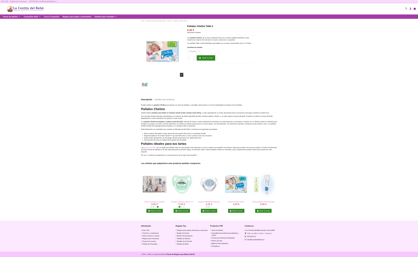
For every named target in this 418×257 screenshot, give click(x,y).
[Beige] (155, 207)
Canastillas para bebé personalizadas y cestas (225, 234)
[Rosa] (151, 207)
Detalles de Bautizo (183, 238)
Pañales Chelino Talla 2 (236, 202)
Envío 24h (5, 1)
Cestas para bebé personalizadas (223, 238)
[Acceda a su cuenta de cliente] (410, 9)
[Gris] (157, 207)
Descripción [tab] (146, 100)
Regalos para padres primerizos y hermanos (192, 230)
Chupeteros (216, 246)
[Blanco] (211, 207)
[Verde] (179, 207)
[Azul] (153, 207)
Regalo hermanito (183, 233)
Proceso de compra (149, 241)
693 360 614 (33, 1)
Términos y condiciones (150, 233)
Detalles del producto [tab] (164, 100)
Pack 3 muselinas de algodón (154, 202)
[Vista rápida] (154, 198)
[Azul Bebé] (184, 207)
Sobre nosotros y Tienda (150, 236)
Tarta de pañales (217, 230)
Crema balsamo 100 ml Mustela (263, 202)
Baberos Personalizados (220, 243)
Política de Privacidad (149, 244)
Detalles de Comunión (184, 241)
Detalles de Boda (183, 244)
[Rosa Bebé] (181, 207)
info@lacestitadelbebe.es (48, 1)
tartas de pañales (150, 147)
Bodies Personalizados (185, 236)
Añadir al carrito (207, 58)
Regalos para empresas (18, 1)
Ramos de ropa (217, 241)
